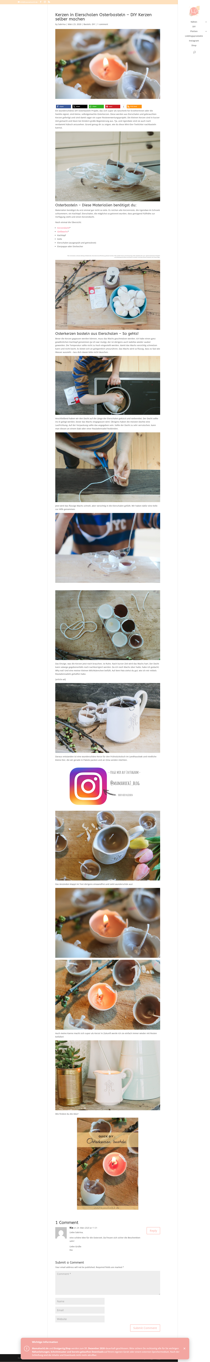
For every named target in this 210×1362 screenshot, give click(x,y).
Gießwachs (62, 231)
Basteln (87, 24)
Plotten (194, 31)
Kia (71, 1227)
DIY (194, 27)
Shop (193, 45)
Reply (153, 1231)
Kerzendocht (63, 227)
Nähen (194, 22)
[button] (63, 106)
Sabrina (62, 24)
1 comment (102, 24)
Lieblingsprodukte (194, 36)
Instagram (194, 41)
